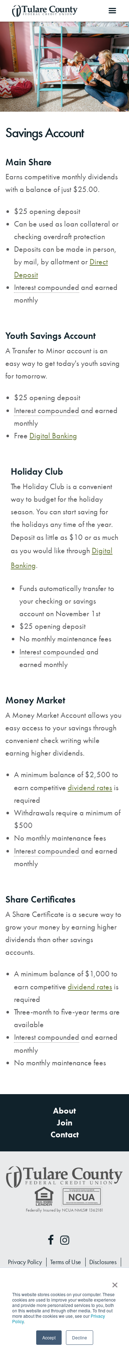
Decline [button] (79, 1337)
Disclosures (102, 1262)
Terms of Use (65, 1262)
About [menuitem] (64, 1111)
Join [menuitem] (64, 1123)
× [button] (114, 1282)
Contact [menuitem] (65, 1135)
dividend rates (90, 787)
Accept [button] (49, 1337)
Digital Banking (53, 435)
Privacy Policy (25, 1262)
